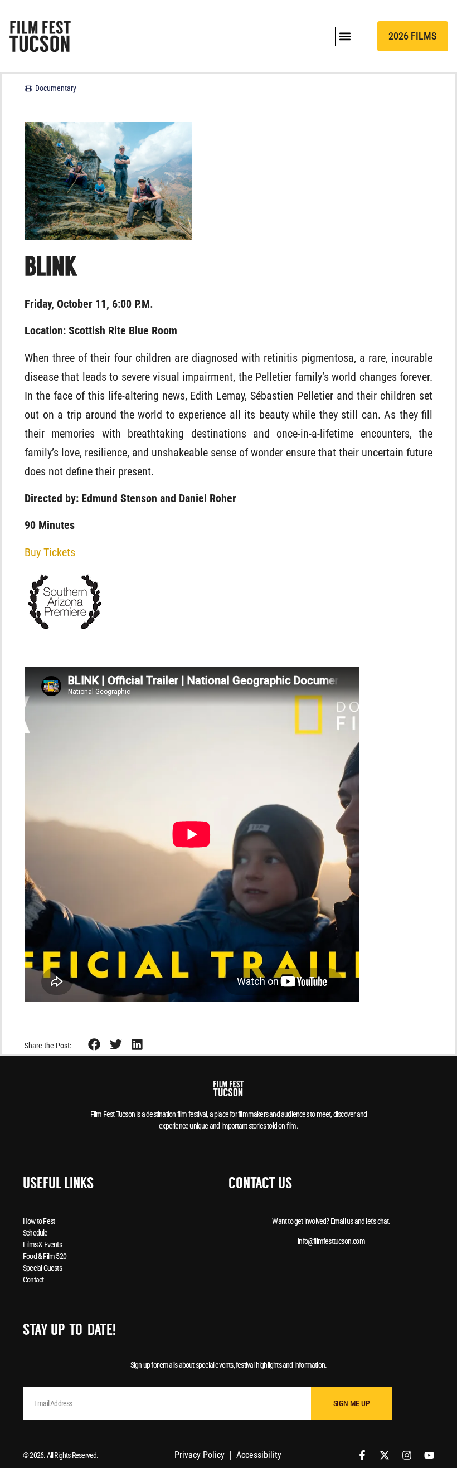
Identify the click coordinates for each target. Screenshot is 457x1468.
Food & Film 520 (44, 1256)
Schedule (35, 1232)
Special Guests (42, 1267)
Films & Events (42, 1244)
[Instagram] (407, 1455)
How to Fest (39, 1221)
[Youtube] (429, 1455)
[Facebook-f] (362, 1455)
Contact (33, 1279)
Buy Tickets (50, 552)
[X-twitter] (385, 1455)
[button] (344, 36)
